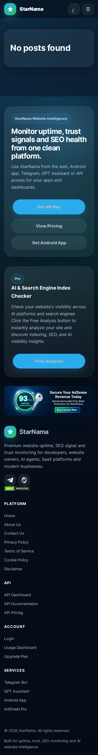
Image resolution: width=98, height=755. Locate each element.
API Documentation (21, 603)
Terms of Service (19, 551)
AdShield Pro (15, 709)
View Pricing (49, 226)
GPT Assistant (16, 691)
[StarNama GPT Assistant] (24, 480)
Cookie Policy (16, 560)
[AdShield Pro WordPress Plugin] (49, 401)
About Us (12, 524)
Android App (15, 700)
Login (9, 638)
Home (9, 515)
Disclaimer (13, 569)
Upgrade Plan (16, 656)
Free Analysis (49, 361)
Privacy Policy (16, 542)
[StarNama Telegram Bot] (10, 480)
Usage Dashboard (20, 647)
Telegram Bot (15, 682)
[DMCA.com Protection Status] (17, 489)
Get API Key (49, 206)
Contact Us (14, 533)
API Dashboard (17, 595)
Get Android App (49, 242)
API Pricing (13, 612)
